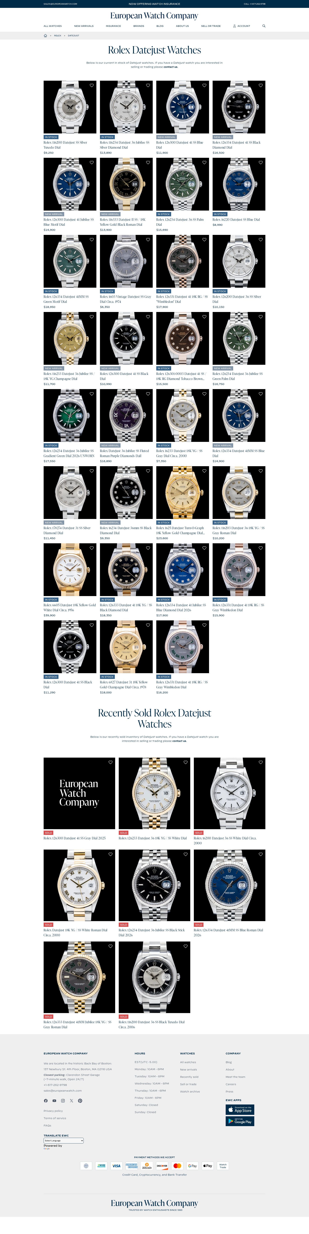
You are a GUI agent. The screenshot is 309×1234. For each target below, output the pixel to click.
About (230, 1069)
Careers (231, 1084)
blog (159, 26)
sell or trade (211, 26)
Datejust (73, 36)
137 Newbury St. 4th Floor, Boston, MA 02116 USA (78, 1069)
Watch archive (190, 1091)
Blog (229, 1062)
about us (182, 26)
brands (138, 26)
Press (229, 1091)
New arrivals (188, 1069)
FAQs (47, 1125)
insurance (113, 26)
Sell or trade (188, 1084)
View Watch (70, 107)
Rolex (57, 36)
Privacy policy (53, 1110)
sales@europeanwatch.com (60, 4)
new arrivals (84, 26)
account (243, 26)
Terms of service (55, 1118)
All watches (188, 1062)
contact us (170, 66)
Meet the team (235, 1077)
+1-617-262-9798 (55, 1085)
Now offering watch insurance (154, 4)
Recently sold (189, 1077)
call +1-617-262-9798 (254, 4)
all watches (53, 26)
